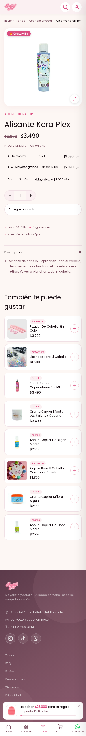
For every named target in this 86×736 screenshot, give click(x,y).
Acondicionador (40, 21)
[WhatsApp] (36, 638)
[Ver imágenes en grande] (74, 98)
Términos (12, 687)
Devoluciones (15, 679)
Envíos (10, 671)
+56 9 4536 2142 (22, 627)
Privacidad (13, 695)
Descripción (43, 252)
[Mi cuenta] (77, 7)
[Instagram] (10, 638)
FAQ (8, 663)
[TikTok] (23, 638)
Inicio (8, 21)
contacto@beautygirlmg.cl (30, 619)
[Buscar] (65, 7)
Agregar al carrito (22, 209)
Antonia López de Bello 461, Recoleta (37, 612)
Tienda (20, 21)
